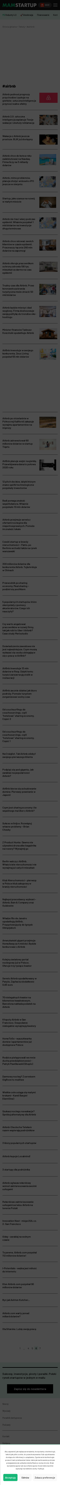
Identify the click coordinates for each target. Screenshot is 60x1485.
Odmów (25, 1477)
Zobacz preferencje (45, 1477)
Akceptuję (10, 1477)
